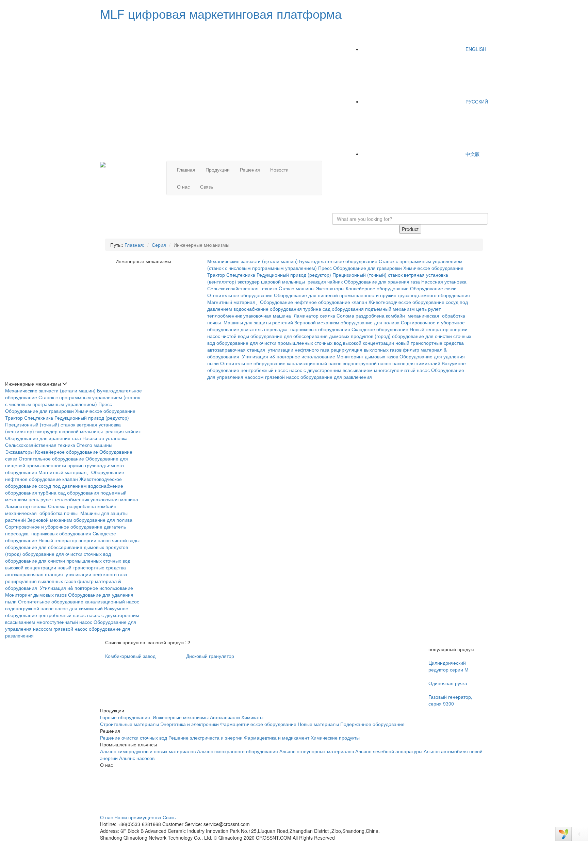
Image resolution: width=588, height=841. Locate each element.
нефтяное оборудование (322, 301)
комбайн (396, 315)
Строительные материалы (129, 724)
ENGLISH (475, 49)
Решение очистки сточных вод (133, 737)
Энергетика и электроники (189, 724)
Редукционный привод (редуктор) (294, 274)
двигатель (252, 329)
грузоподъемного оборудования (434, 295)
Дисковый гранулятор (210, 655)
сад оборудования (343, 308)
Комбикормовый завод (130, 655)
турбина (312, 308)
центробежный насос (264, 370)
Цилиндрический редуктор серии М (448, 666)
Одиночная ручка (447, 683)
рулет (434, 308)
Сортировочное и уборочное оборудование (53, 526)
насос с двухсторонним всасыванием (331, 370)
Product (410, 229)
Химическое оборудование (433, 267)
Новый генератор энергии (439, 329)
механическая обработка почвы (42, 513)
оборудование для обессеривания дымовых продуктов (311, 336)
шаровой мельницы (283, 281)
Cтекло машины (296, 288)
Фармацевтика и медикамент (276, 737)
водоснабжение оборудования (267, 308)
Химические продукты (335, 737)
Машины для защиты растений (258, 322)
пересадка (276, 329)
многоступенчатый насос (402, 370)
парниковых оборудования (320, 329)
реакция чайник (325, 281)
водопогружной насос (367, 363)
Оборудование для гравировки (367, 267)
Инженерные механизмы (181, 717)
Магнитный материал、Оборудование (250, 301)
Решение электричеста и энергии (206, 737)
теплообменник (224, 315)
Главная (186, 169)
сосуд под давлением (62, 485)
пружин (388, 295)
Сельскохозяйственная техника (242, 288)
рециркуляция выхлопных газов (366, 349)
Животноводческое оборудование (406, 301)
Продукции (218, 169)
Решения (250, 169)
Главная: (134, 244)
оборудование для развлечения (336, 376)
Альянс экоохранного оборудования (237, 751)
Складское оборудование (380, 329)
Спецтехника (240, 274)
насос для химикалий (416, 363)
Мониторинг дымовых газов (367, 356)
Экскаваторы (330, 288)
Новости (279, 169)
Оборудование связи (433, 288)
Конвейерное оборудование (377, 288)
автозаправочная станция (236, 349)
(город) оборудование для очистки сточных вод (58, 553)
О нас (183, 186)
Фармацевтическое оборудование (258, 724)
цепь (421, 308)
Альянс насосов (136, 758)
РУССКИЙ (476, 101)
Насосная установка (444, 281)
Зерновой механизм (316, 322)
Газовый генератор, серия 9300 (450, 700)
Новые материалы (318, 724)
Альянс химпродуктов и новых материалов (148, 751)
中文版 (472, 153)
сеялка (327, 315)
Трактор (216, 274)
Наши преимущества (137, 817)
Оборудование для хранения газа (382, 281)
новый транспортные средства (429, 342)
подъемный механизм (390, 308)
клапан (359, 301)
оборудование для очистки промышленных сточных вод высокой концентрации (305, 342)
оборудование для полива (370, 322)
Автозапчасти (225, 717)
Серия (159, 244)
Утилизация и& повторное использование (288, 356)
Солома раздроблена (361, 315)
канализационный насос (314, 363)
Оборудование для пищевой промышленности (326, 295)
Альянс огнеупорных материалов (316, 751)
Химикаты (252, 717)
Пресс (325, 267)
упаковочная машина (267, 315)
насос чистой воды (228, 336)
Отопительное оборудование (240, 295)
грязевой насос (282, 376)
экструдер (249, 281)
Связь (206, 186)
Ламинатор (306, 315)
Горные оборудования (125, 717)
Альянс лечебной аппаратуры (388, 751)
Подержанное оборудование (372, 724)
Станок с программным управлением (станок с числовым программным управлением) (72, 400)
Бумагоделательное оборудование (338, 261)
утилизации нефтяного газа (298, 349)
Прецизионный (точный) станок (367, 274)
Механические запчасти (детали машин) (252, 261)
